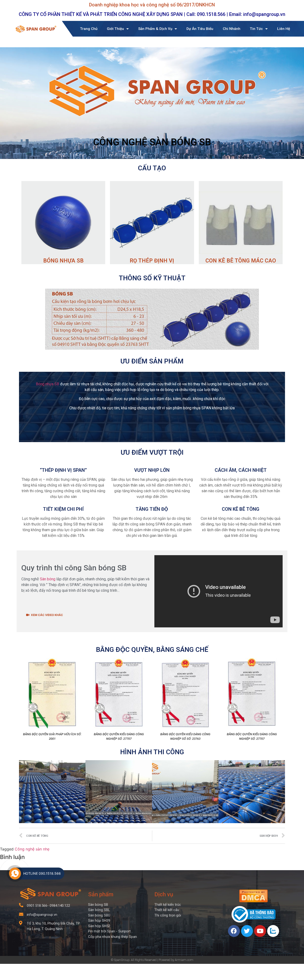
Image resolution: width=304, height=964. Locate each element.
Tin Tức (256, 29)
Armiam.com (184, 960)
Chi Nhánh (231, 29)
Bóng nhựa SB (47, 384)
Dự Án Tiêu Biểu (199, 29)
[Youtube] (260, 931)
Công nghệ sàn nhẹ (32, 849)
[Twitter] (247, 931)
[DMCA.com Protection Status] (253, 900)
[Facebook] (234, 931)
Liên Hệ (283, 29)
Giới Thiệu (115, 29)
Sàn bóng (47, 579)
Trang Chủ (88, 29)
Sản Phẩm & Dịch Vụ (155, 29)
